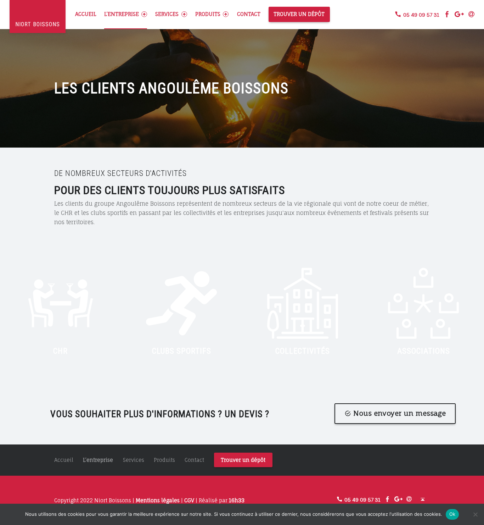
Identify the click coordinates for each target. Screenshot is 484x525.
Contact (248, 14)
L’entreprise (121, 14)
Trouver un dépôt (299, 14)
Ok (452, 514)
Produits (207, 14)
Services (167, 14)
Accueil (85, 14)
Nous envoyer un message (399, 413)
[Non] (475, 514)
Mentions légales (158, 500)
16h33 (236, 500)
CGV (189, 500)
